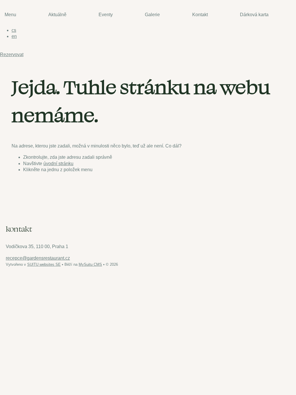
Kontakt (200, 14)
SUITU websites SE (44, 264)
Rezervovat (11, 54)
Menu (10, 14)
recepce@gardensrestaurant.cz (38, 258)
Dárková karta (254, 14)
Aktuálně (57, 14)
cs (14, 30)
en (14, 36)
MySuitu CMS (90, 264)
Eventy (106, 14)
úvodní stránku (58, 163)
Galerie (152, 14)
